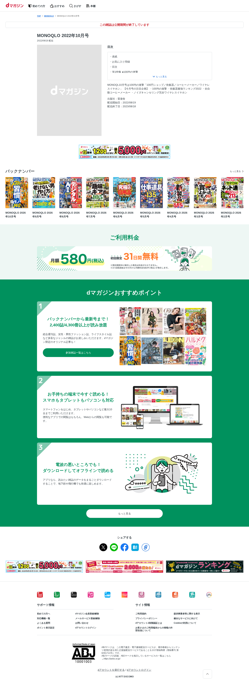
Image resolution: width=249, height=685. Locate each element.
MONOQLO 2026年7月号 (96, 214)
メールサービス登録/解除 (87, 618)
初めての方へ (43, 613)
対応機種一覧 (43, 618)
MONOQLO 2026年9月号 (42, 214)
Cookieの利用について (185, 623)
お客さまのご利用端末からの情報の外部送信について (154, 629)
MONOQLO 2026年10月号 (15, 214)
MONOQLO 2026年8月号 (69, 214)
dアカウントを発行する (111, 669)
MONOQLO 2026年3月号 (204, 214)
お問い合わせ (81, 623)
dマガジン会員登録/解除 (87, 613)
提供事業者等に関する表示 (187, 613)
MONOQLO (49, 16)
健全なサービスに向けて (186, 618)
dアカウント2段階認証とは (148, 623)
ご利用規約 (140, 613)
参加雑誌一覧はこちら (78, 352)
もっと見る (235, 171)
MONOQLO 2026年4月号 (177, 214)
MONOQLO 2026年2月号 (231, 214)
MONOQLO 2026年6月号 (123, 214)
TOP (39, 16)
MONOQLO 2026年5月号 (150, 214)
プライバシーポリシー (146, 618)
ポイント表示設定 (46, 627)
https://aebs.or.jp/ (112, 658)
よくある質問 (43, 623)
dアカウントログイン (85, 627)
